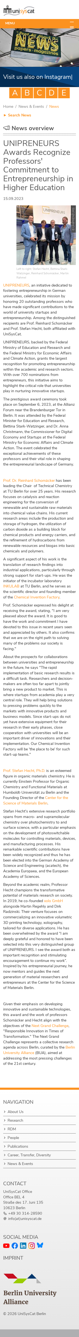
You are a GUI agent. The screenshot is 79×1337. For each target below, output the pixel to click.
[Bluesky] (40, 1252)
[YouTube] (6, 1253)
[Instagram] (31, 1253)
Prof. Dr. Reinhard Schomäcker (29, 488)
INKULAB (11, 593)
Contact (14, 1191)
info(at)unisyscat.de (25, 1226)
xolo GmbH (53, 908)
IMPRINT (13, 1265)
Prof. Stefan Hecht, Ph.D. (24, 778)
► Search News (17, 122)
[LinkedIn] (23, 1253)
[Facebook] (15, 1253)
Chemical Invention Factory (36, 604)
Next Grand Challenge (50, 1033)
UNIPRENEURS (16, 292)
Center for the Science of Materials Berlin (35, 808)
